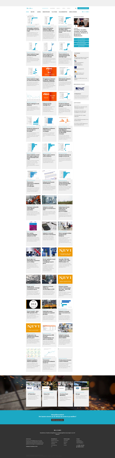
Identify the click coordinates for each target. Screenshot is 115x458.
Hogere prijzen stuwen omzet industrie (49, 155)
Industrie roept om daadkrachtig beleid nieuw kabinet (64, 336)
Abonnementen (45, 8)
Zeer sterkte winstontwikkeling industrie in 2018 (32, 235)
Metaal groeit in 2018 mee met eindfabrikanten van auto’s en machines (48, 337)
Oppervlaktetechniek (64, 392)
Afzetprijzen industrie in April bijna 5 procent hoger (33, 29)
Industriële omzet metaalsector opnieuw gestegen (49, 313)
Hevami (62, 394)
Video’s (63, 8)
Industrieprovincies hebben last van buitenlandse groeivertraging (64, 209)
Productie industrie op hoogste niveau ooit (65, 155)
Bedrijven (65, 442)
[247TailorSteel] (80, 92)
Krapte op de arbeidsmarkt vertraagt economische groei (33, 288)
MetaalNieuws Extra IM (78, 113)
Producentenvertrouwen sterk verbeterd (65, 360)
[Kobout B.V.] (29, 388)
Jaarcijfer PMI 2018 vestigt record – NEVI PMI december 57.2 (64, 260)
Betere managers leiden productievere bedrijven (65, 235)
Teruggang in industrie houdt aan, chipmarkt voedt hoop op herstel (49, 80)
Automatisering (54, 445)
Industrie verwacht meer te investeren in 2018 (64, 313)
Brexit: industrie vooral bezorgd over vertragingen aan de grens (49, 261)
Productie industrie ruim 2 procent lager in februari (65, 105)
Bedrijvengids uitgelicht (79, 84)
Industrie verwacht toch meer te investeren (49, 234)
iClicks (42, 455)
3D (51, 446)
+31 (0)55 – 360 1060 (80, 445)
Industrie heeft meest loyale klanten (48, 182)
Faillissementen (63, 11)
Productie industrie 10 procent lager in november (33, 130)
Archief (58, 8)
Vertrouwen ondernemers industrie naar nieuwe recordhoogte (33, 184)
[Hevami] (61, 388)
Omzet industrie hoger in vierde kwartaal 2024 (33, 79)
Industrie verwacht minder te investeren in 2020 (49, 208)
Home (27, 11)
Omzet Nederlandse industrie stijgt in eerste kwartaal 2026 (48, 29)
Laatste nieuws (77, 102)
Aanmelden (66, 440)
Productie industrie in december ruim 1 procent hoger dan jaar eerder (65, 30)
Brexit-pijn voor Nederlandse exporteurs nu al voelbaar (33, 260)
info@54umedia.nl (80, 446)
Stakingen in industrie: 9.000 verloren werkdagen (49, 130)
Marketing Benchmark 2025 (79, 68)
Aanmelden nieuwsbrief (83, 8)
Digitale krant (82, 41)
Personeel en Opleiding (31, 102)
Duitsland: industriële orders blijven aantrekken (32, 208)
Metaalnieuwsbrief (82, 43)
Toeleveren (76, 105)
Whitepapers (77, 53)
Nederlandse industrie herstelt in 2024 (65, 79)
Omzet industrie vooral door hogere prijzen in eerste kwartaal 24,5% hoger (33, 157)
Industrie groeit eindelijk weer (47, 104)
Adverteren (52, 8)
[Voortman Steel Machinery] (45, 388)
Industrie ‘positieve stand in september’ (32, 360)
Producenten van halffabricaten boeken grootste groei (33, 336)
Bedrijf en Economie (31, 26)
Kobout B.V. (31, 394)
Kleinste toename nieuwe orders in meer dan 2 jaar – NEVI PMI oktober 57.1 (65, 288)
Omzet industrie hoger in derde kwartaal (33, 54)
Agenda (39, 11)
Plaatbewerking (77, 118)
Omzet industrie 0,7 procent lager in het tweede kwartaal (48, 55)
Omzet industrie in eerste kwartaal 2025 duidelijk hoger (64, 55)
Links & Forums (73, 11)
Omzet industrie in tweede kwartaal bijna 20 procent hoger (64, 183)
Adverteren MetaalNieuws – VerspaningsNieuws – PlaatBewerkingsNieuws (79, 63)
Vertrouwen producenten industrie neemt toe (49, 361)
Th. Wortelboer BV (80, 394)
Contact (68, 8)
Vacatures (54, 11)
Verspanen (53, 443)
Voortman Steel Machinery (48, 394)
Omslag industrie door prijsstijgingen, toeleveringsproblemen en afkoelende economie (65, 131)
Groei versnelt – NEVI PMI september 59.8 (32, 312)
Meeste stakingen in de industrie (33, 104)
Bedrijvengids (46, 11)
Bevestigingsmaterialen (32, 392)
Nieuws (32, 11)
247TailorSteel (77, 93)
